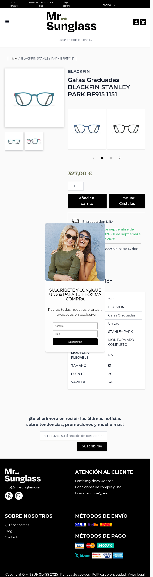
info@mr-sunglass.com (23, 487)
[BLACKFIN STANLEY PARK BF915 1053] (126, 128)
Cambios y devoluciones (94, 481)
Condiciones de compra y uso (98, 487)
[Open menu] (7, 21)
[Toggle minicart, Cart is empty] (143, 22)
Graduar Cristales (127, 201)
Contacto (12, 537)
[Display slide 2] (111, 157)
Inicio (13, 58)
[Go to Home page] (71, 22)
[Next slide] (119, 157)
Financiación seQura (91, 493)
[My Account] (136, 22)
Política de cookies (75, 574)
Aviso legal (136, 574)
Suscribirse (92, 446)
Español (106, 5)
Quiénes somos (17, 525)
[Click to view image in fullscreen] (34, 97)
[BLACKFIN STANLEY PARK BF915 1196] (87, 128)
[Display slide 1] (102, 157)
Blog (8, 531)
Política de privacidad (109, 574)
